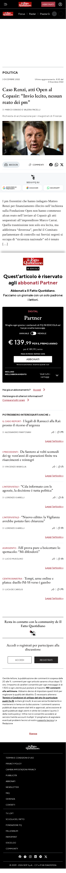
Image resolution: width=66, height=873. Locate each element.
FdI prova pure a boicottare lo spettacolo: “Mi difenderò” (31, 549)
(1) (62, 497)
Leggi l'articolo (54, 441)
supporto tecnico (45, 720)
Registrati (46, 659)
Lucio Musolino (12, 559)
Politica (10, 72)
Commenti (38, 164)
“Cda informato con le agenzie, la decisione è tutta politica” (27, 488)
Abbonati (48, 4)
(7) (62, 466)
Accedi (19, 659)
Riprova (33, 733)
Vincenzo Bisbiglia (14, 466)
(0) (62, 528)
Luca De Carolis (12, 589)
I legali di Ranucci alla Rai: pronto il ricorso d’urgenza (31, 423)
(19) (61, 432)
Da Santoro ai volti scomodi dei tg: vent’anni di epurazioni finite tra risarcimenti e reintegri (30, 455)
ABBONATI (32, 359)
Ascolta (13, 164)
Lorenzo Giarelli (13, 497)
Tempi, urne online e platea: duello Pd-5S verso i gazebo (28, 580)
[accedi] (60, 4)
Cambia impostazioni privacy (21, 769)
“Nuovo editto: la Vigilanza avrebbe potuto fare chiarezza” (31, 519)
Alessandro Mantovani (16, 432)
